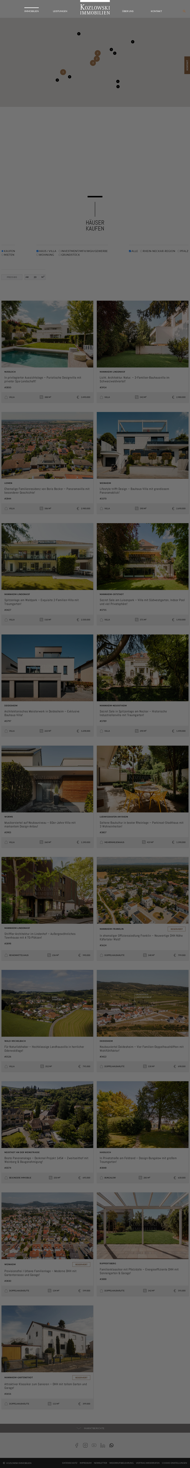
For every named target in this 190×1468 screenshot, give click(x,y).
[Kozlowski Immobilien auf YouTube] (95, 1445)
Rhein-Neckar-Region (158, 251)
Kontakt (156, 11)
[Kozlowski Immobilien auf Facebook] (78, 1445)
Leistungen (60, 11)
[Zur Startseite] (95, 7)
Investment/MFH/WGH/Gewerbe (84, 251)
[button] (118, 86)
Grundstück (70, 255)
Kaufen (9, 251)
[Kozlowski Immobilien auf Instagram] (86, 1445)
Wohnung (46, 255)
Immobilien (31, 11)
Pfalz (184, 251)
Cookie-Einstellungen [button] (174, 1463)
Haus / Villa (47, 251)
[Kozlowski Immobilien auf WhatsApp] (112, 1445)
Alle (134, 251)
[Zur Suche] (184, 11)
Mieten (8, 255)
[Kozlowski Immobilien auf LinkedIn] (103, 1445)
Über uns (127, 11)
